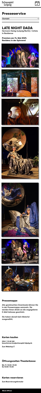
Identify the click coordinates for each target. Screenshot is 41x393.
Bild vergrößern (9, 62)
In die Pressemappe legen (14, 65)
